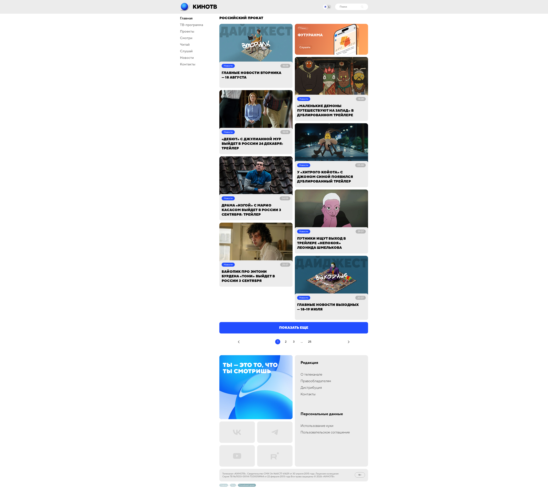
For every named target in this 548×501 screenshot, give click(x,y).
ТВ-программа (191, 25)
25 (309, 342)
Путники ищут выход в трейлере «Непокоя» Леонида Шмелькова (321, 243)
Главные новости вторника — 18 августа (251, 75)
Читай (185, 45)
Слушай (186, 51)
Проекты (187, 31)
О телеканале (311, 374)
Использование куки (317, 426)
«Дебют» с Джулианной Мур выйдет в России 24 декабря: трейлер (252, 144)
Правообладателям (316, 381)
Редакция (309, 363)
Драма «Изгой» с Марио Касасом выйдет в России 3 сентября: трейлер (251, 210)
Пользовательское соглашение (325, 432)
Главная (186, 18)
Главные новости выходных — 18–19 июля (328, 307)
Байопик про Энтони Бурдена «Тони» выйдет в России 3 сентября (248, 276)
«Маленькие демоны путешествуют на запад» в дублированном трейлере (325, 110)
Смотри (186, 38)
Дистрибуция (311, 387)
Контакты (187, 64)
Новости (187, 58)
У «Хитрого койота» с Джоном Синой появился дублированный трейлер (325, 177)
